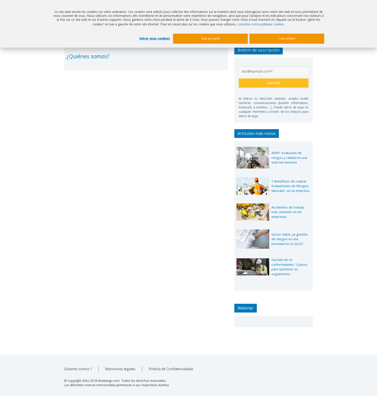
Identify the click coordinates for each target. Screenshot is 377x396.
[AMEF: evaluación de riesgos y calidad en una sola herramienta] (252, 158)
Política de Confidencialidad (171, 369)
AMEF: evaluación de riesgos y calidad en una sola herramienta (289, 157)
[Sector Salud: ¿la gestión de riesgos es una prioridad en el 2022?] (252, 239)
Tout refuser (287, 38)
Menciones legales (120, 369)
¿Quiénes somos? (87, 56)
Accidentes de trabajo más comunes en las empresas (287, 212)
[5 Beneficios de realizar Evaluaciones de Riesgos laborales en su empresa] (252, 186)
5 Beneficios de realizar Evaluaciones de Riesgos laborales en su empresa (290, 186)
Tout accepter (210, 38)
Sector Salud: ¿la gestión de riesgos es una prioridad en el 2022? (289, 239)
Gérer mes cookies (154, 38)
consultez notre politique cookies (260, 24)
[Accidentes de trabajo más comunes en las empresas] (252, 212)
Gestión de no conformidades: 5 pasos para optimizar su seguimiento (289, 266)
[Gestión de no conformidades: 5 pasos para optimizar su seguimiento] (252, 266)
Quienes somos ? (78, 369)
